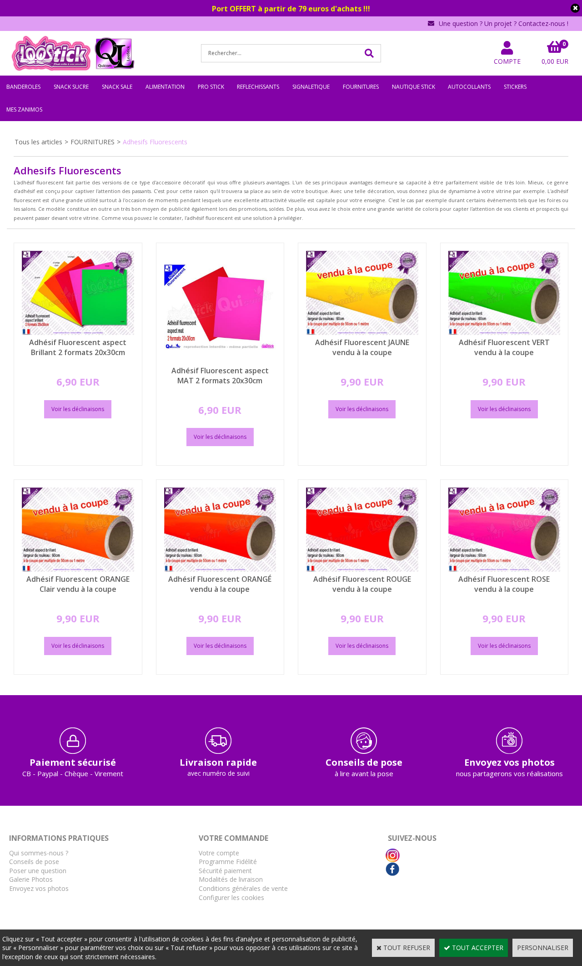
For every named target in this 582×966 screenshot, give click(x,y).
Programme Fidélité (228, 861)
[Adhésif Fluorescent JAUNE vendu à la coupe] (362, 332)
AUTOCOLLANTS (469, 87)
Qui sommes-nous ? (38, 853)
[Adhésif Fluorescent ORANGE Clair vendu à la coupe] (78, 569)
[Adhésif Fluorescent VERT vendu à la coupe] (504, 332)
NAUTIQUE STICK (413, 87)
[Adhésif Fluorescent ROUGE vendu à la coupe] (362, 569)
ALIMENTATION (165, 87)
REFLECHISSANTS (258, 87)
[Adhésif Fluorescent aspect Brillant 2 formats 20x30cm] (78, 332)
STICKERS (515, 87)
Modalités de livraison (231, 879)
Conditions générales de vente (243, 888)
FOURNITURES (361, 87)
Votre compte (219, 853)
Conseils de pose (34, 861)
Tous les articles (38, 141)
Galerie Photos (31, 879)
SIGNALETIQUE (311, 87)
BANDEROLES (23, 87)
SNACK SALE (117, 87)
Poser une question (37, 870)
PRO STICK (211, 87)
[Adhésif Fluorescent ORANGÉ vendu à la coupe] (220, 569)
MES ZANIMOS (24, 109)
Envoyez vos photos (39, 888)
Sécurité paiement (225, 870)
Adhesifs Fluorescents (155, 141)
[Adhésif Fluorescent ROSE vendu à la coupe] (504, 569)
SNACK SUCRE (71, 87)
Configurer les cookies (231, 897)
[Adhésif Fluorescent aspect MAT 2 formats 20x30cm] (220, 360)
